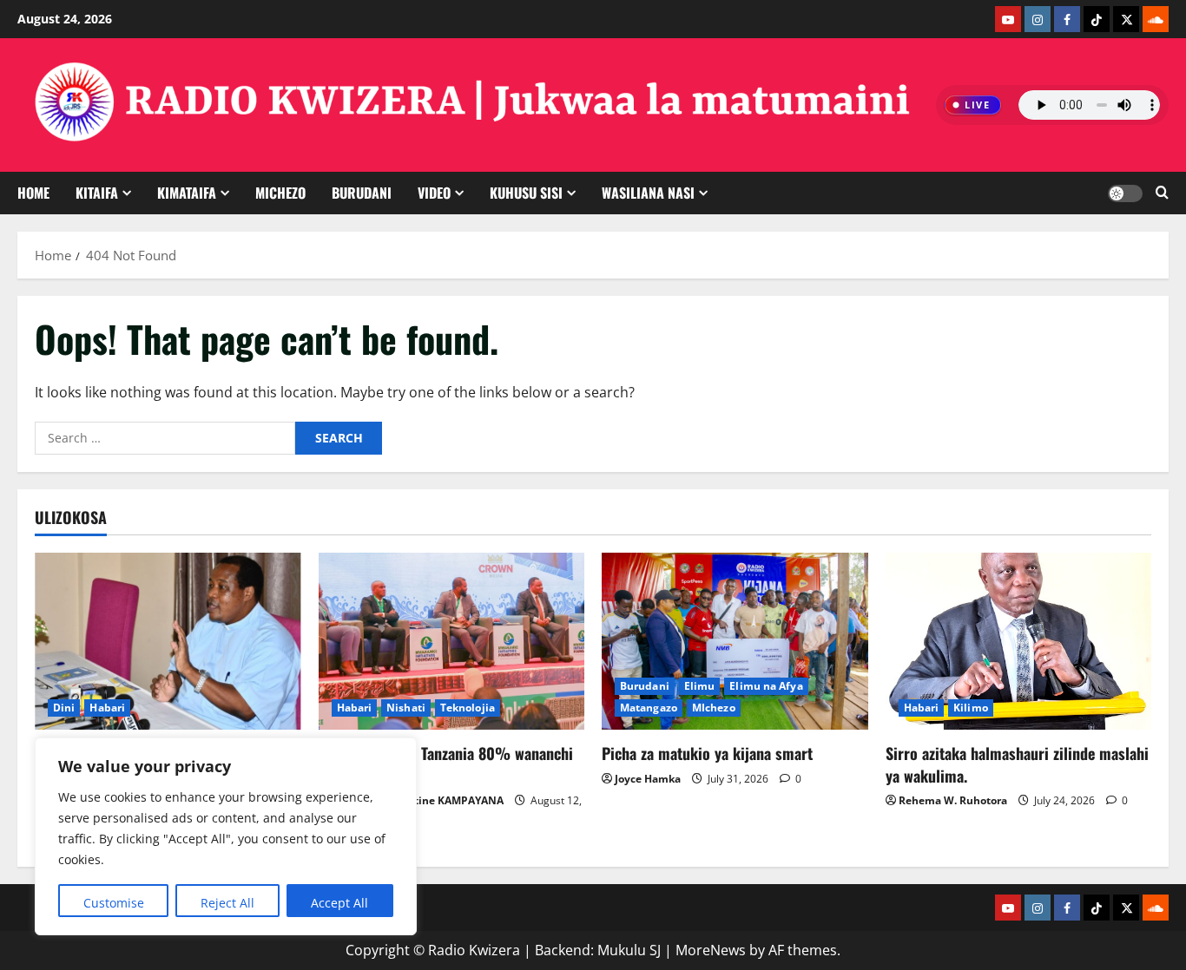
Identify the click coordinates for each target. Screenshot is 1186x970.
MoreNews (710, 950)
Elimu (699, 685)
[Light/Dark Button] (1125, 193)
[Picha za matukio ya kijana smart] (735, 641)
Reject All (227, 903)
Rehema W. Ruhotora (953, 800)
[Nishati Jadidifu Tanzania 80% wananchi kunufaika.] (452, 641)
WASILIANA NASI (648, 192)
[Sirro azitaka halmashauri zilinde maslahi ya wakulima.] (1019, 641)
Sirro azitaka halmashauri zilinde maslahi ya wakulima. (1017, 764)
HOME (33, 192)
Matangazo (648, 707)
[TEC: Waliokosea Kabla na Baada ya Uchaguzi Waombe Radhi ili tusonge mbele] (168, 641)
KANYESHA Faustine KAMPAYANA (418, 800)
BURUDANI (362, 192)
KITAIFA (97, 192)
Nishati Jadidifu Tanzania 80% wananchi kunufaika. (446, 764)
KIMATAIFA (186, 192)
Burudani (644, 685)
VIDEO (434, 192)
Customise (113, 903)
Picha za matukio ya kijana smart (707, 753)
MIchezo (280, 192)
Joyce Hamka (648, 778)
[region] (226, 836)
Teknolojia (467, 707)
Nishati (405, 707)
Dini (64, 707)
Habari (107, 707)
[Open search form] (1162, 193)
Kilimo (970, 707)
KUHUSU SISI (526, 192)
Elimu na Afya (765, 685)
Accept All (339, 903)
